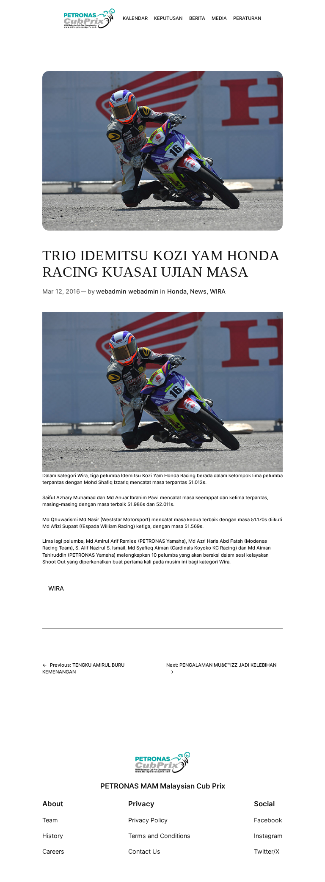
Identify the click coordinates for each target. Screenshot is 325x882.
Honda (177, 291)
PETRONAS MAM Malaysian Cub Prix (162, 786)
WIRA (218, 291)
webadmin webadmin (127, 291)
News (198, 291)
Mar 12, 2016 (61, 291)
